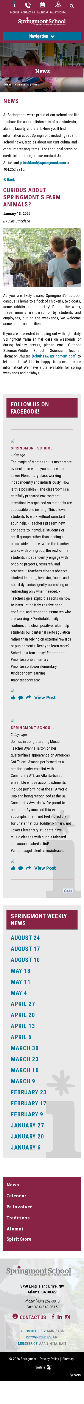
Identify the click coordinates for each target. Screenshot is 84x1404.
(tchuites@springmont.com (53, 356)
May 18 (21, 971)
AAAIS (43, 1343)
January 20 (27, 1136)
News (35, 84)
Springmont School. (32, 448)
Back (10, 179)
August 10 (25, 959)
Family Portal (58, 12)
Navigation (38, 36)
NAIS (62, 1343)
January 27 (27, 1125)
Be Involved (19, 1206)
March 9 (23, 1081)
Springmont (28, 1359)
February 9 (27, 1114)
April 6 (21, 1037)
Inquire (14, 12)
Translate (39, 1367)
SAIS (50, 1331)
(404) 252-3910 (48, 1301)
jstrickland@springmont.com (43, 162)
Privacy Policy (49, 1359)
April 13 (23, 1026)
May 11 (21, 982)
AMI (55, 1337)
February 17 (29, 1103)
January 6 (26, 1147)
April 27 (23, 1004)
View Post (45, 697)
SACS (60, 1331)
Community (22, 84)
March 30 (25, 1048)
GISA (53, 1343)
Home (7, 84)
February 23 (29, 1092)
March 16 (25, 1070)
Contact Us (28, 12)
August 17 (25, 948)
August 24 (25, 937)
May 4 (19, 993)
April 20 (23, 1015)
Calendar (42, 12)
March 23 (25, 1059)
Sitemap (68, 1359)
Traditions (18, 1217)
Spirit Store (18, 1239)
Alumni (14, 1229)
